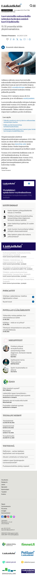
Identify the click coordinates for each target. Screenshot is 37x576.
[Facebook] (10, 39)
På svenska (4, 508)
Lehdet (3, 484)
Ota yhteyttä (4, 480)
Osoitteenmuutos (6, 506)
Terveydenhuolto (7, 10)
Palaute (3, 504)
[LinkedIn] (21, 39)
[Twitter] (17, 39)
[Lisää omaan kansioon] (7, 39)
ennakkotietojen (18, 87)
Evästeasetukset (5, 513)
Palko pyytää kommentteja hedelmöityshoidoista (13, 126)
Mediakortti (4, 482)
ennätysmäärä (28, 98)
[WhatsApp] (14, 39)
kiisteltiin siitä (20, 144)
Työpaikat (4, 492)
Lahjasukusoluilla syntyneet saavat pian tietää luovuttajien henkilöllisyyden (19, 130)
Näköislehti (4, 487)
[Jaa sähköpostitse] (25, 39)
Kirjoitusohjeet (5, 489)
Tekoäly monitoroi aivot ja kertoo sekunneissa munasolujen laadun (19, 121)
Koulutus (3, 494)
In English (3, 511)
